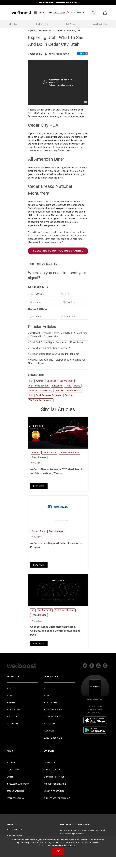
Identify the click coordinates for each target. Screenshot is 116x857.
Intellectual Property (18, 784)
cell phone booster (39, 385)
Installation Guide (53, 710)
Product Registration (55, 784)
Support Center (52, 770)
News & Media (13, 770)
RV (55, 264)
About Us (11, 763)
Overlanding (46, 390)
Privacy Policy (70, 845)
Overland (71, 302)
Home (38, 316)
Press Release (74, 390)
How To (33, 390)
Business (71, 316)
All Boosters (13, 710)
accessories (100, 24)
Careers (11, 777)
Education (57, 385)
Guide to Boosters (53, 738)
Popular (60, 390)
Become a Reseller (15, 791)
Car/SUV (40, 294)
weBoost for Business (40, 400)
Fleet (68, 385)
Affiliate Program (15, 798)
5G (30, 381)
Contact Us (49, 763)
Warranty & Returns (54, 791)
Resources (49, 731)
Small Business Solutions (48, 395)
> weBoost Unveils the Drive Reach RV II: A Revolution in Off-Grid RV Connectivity (58, 335)
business (70, 24)
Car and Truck (44, 264)
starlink (68, 395)
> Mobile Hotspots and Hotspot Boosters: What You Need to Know (57, 361)
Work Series (49, 724)
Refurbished (13, 724)
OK (58, 851)
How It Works (50, 702)
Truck (38, 302)
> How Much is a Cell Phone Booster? (49, 348)
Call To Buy (59, 12)
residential (41, 24)
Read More (39, 486)
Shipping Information (54, 777)
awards (39, 381)
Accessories (13, 717)
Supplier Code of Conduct (57, 798)
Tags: (32, 264)
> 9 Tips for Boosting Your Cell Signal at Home (53, 353)
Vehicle (10, 688)
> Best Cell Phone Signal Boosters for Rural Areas (55, 342)
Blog (46, 695)
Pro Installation (52, 717)
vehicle (13, 24)
